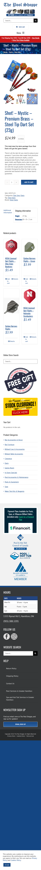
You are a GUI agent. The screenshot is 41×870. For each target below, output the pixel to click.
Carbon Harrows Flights (11, 327)
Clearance (8, 459)
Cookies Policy (21, 736)
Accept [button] (7, 865)
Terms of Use (30, 736)
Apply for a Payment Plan (26, 518)
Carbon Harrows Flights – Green (29, 260)
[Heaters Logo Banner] (20, 10)
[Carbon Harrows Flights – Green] (29, 247)
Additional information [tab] (8, 211)
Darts (22, 195)
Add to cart (28, 182)
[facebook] (6, 636)
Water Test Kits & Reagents (14, 491)
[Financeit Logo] (20, 524)
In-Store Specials (11, 473)
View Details (35, 38)
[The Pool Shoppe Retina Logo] (20, 4)
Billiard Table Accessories (14, 454)
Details (15, 279)
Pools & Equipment (12, 482)
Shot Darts (11, 198)
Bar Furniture (9, 444)
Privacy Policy (11, 736)
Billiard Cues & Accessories (15, 449)
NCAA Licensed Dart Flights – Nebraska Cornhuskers (29, 312)
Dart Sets (16, 195)
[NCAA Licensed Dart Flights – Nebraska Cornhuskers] (29, 296)
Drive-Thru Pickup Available (21, 40)
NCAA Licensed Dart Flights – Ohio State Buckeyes (10, 262)
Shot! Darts (14, 200)
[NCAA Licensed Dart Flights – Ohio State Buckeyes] (11, 247)
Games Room (9, 468)
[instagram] (14, 636)
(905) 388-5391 (11, 621)
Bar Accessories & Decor (14, 440)
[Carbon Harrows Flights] (11, 306)
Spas (6, 487)
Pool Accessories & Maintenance (16, 477)
